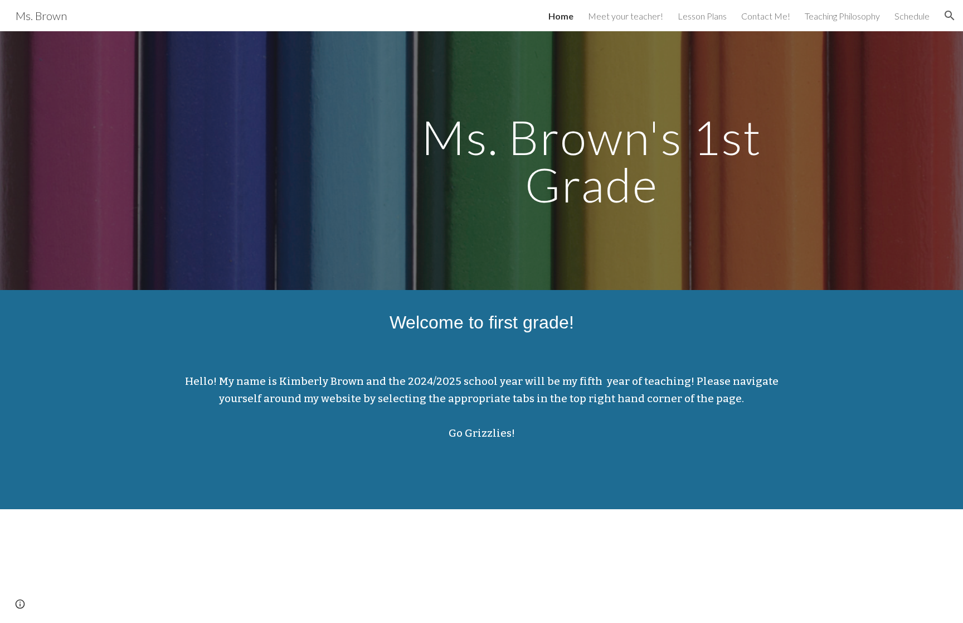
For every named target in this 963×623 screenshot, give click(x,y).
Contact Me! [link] (765, 16)
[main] (591, 161)
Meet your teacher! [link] (625, 16)
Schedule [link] (912, 16)
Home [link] (560, 16)
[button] (949, 15)
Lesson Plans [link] (702, 16)
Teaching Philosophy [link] (842, 16)
